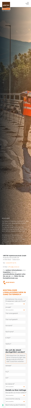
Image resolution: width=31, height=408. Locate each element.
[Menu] (27, 3)
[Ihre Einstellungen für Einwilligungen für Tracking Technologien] (2, 405)
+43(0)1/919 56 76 (10, 263)
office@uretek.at (13, 267)
